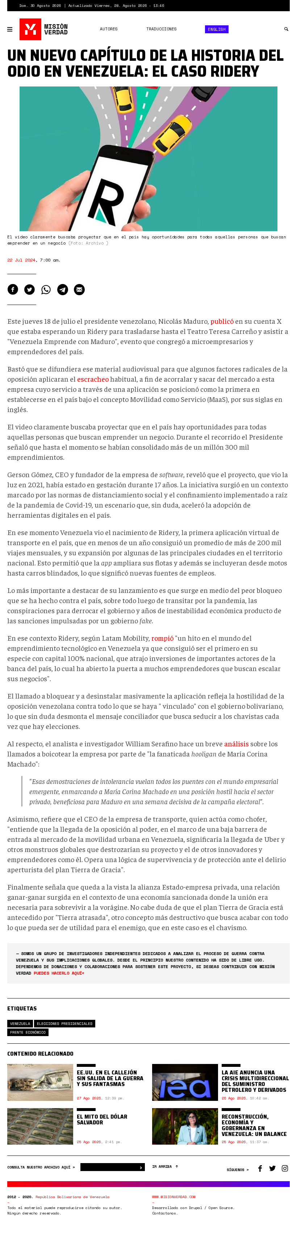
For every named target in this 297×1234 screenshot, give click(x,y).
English (217, 29)
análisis (236, 743)
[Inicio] (44, 29)
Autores (109, 29)
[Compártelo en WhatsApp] (46, 289)
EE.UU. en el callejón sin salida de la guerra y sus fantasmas (110, 1078)
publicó (222, 320)
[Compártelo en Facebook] (12, 289)
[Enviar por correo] (79, 289)
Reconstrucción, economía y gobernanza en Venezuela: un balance (254, 1125)
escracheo (93, 378)
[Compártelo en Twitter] (29, 289)
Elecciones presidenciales (64, 1023)
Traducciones (161, 29)
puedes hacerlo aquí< (59, 973)
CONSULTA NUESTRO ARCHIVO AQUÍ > (42, 1167)
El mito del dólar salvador (102, 1119)
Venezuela (20, 1023)
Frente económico (28, 1032)
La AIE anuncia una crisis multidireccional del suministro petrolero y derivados (255, 1081)
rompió (162, 637)
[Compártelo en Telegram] (62, 289)
